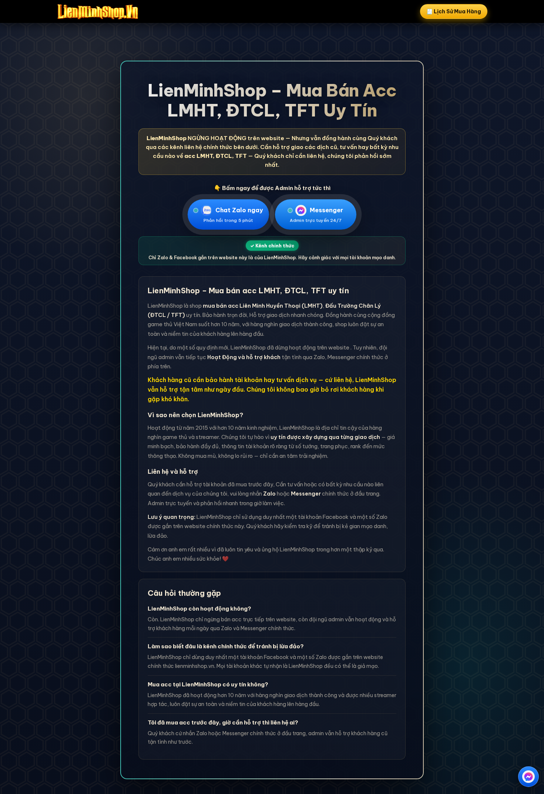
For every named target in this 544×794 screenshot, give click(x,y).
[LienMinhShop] (98, 11)
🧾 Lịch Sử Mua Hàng (453, 11)
